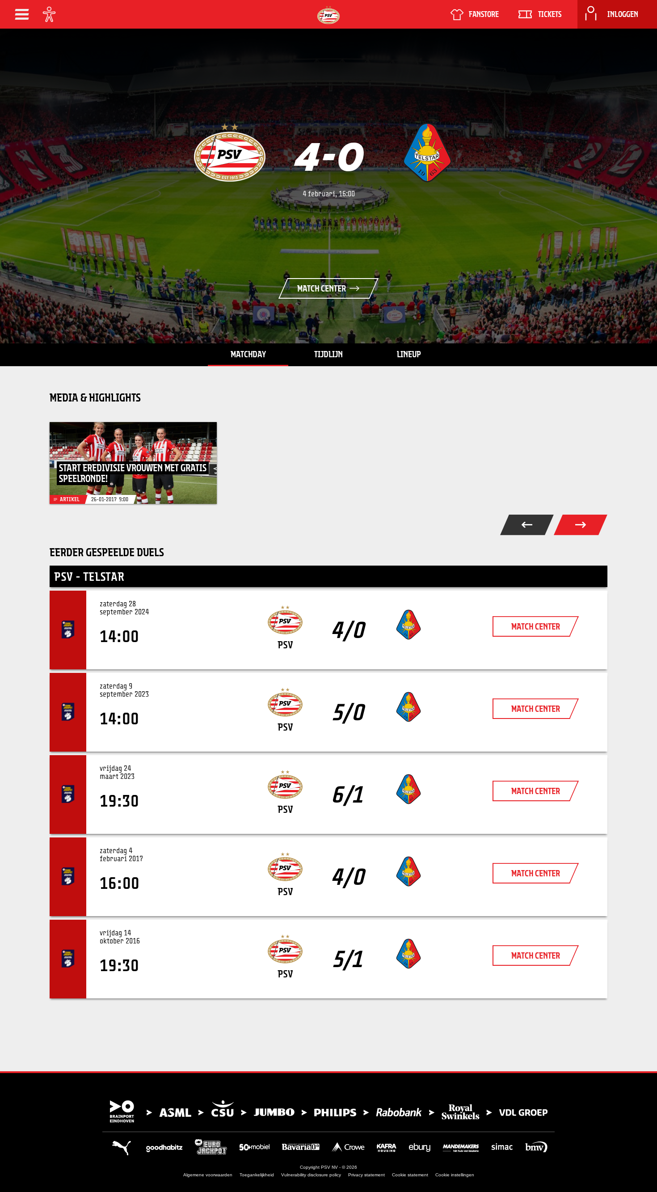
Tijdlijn (328, 354)
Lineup (409, 354)
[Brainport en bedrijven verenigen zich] (329, 1111)
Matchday (248, 354)
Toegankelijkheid (257, 1174)
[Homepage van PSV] (328, 15)
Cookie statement (410, 1174)
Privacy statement (366, 1174)
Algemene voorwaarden (207, 1174)
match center (535, 626)
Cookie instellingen (454, 1174)
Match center (321, 288)
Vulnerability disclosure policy (311, 1174)
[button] (21, 14)
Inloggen (622, 14)
